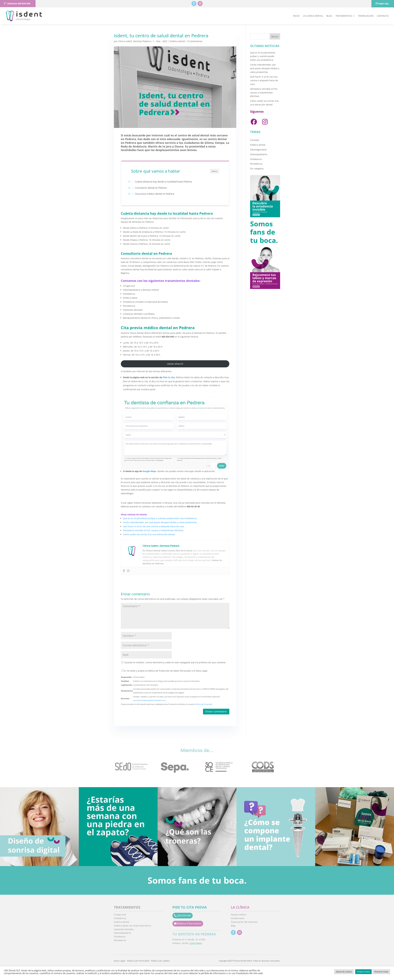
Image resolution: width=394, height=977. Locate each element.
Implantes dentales (124, 929)
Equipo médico (238, 914)
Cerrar (214, 171)
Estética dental (177, 41)
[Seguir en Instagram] (200, 3)
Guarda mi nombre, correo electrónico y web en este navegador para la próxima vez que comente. (175, 662)
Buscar (274, 36)
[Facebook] (124, 570)
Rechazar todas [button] (381, 971)
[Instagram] (128, 570)
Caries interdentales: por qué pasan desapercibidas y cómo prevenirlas (160, 522)
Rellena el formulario (189, 923)
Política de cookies (160, 960)
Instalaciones (237, 918)
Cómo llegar (196, 943)
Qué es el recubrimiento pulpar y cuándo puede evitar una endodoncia (160, 518)
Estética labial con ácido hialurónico (132, 925)
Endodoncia (120, 918)
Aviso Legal (119, 960)
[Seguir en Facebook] (193, 3)
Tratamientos (344, 15)
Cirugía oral (120, 914)
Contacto (383, 15)
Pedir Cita (383, 3)
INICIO (296, 15)
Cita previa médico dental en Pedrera (154, 193)
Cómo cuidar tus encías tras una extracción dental (149, 534)
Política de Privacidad (203, 704)
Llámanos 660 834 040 (18, 3)
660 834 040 (184, 915)
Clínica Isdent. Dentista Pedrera (134, 41)
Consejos (254, 140)
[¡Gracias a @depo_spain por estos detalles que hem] (354, 826)
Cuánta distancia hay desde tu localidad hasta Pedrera (164, 181)
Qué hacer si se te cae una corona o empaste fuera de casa (153, 526)
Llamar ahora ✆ (175, 363)
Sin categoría (256, 168)
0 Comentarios (194, 41)
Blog (329, 15)
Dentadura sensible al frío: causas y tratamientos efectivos (153, 530)
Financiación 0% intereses (244, 921)
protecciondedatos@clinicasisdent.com (150, 700)
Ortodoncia (256, 159)
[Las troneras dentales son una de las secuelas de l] (197, 826)
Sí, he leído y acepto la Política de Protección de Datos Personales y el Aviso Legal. (166, 670)
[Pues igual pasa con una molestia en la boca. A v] (118, 826)
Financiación (366, 15)
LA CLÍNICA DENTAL (313, 15)
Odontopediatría (258, 154)
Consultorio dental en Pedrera (151, 187)
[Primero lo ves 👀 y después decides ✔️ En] (39, 826)
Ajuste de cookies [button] (344, 971)
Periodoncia (256, 163)
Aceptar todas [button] (363, 971)
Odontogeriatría (258, 149)
